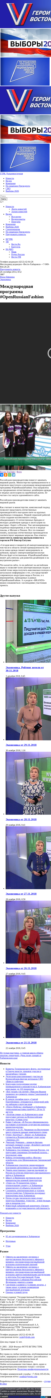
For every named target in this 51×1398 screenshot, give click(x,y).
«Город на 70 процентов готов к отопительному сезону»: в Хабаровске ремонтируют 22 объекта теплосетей (24, 1185)
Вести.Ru (15, 244)
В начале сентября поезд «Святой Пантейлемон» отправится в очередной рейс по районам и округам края (27, 1102)
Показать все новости (10, 1213)
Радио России (18, 254)
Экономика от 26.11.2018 (21, 968)
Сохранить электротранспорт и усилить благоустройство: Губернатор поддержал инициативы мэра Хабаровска (25, 1193)
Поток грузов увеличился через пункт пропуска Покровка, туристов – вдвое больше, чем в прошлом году (28, 1200)
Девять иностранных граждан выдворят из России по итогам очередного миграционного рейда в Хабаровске (28, 1172)
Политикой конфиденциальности (24, 1396)
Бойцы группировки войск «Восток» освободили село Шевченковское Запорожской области (28, 1160)
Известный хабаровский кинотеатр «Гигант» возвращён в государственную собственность (28, 1207)
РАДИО (9, 249)
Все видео (16, 216)
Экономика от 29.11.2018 (21, 744)
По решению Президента (18, 186)
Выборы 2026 (12, 191)
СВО (8, 188)
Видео (9, 181)
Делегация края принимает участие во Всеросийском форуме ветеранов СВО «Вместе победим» (24, 1079)
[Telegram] (13, 475)
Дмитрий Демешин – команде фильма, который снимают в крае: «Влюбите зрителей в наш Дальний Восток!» (28, 1145)
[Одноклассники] (5, 475)
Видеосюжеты (18, 219)
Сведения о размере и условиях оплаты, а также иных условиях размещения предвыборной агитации (26, 1287)
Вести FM (16, 257)
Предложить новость (16, 234)
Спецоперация (13, 229)
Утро (8, 1246)
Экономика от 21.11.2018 (21, 1042)
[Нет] (46, 1397)
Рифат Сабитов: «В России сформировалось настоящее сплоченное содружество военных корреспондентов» (28, 1124)
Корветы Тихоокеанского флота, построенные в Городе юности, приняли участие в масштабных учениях (28, 1071)
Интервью (11, 1241)
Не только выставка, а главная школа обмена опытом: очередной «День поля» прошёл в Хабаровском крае (21, 1055)
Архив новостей (19, 211)
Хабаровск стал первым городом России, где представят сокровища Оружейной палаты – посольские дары (27, 1152)
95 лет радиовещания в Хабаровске (23, 1236)
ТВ (7, 242)
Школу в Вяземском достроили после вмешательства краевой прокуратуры (24, 1179)
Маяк (13, 252)
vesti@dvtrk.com (27, 1337)
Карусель (15, 247)
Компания (10, 183)
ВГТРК (9, 239)
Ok (43, 1396)
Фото (19, 472)
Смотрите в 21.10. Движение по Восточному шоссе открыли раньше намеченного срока (27, 1130)
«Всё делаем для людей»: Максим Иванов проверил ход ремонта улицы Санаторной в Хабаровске (27, 1094)
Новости (10, 178)
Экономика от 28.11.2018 (21, 819)
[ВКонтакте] (1, 475)
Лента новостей (19, 209)
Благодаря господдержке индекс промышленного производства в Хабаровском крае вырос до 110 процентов (28, 1086)
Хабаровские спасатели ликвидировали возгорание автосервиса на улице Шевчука (26, 1166)
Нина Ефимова (7, 277)
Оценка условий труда (16, 1292)
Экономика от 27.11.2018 (21, 893)
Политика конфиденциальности (32, 1369)
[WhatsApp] (9, 475)
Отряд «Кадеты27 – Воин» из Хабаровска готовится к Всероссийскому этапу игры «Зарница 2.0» (26, 1137)
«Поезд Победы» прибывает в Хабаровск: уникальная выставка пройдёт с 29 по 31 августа (26, 1109)
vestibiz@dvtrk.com (28, 1376)
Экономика (5, 279)
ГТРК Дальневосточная (11, 173)
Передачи (16, 222)
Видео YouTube (7, 472)
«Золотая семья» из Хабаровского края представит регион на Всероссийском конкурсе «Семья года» (24, 1117)
